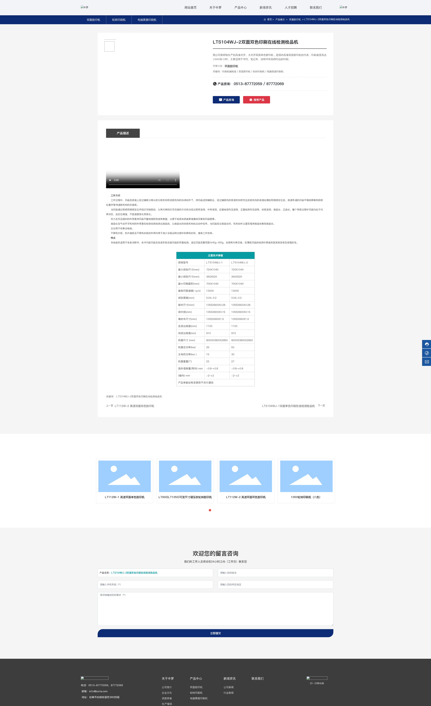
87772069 (275, 83)
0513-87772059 (248, 83)
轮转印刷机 (119, 20)
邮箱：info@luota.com (94, 691)
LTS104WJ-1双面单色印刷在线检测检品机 (288, 406)
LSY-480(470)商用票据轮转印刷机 (295, 497)
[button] (210, 510)
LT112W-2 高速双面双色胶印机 (134, 406)
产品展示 (280, 19)
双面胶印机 (93, 20)
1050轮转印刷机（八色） (113, 497)
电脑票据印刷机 (147, 20)
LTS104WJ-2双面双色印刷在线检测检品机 (173, 497)
